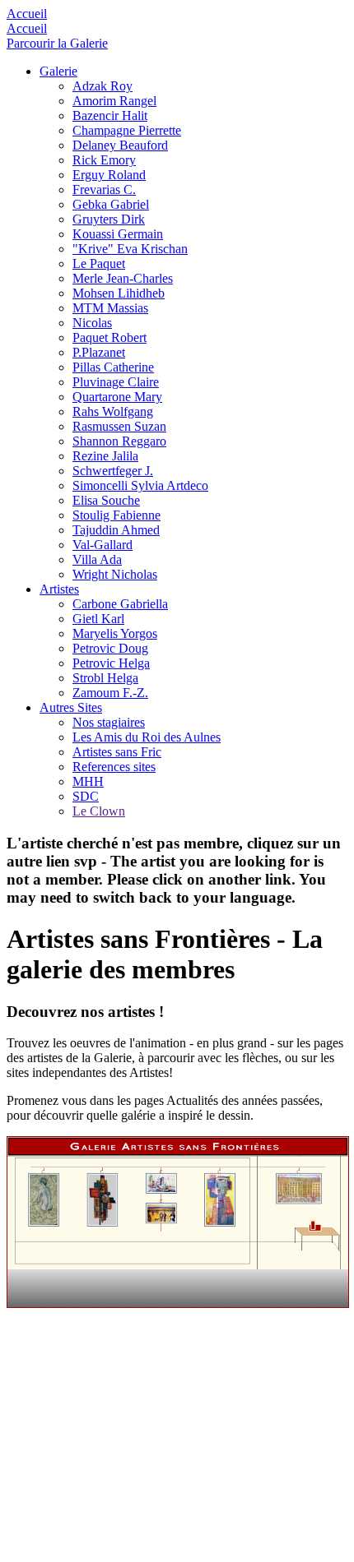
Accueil (27, 14)
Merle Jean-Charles (122, 278)
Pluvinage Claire (115, 382)
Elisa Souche (106, 500)
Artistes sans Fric (116, 752)
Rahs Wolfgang (112, 411)
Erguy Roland (109, 175)
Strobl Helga (105, 678)
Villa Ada (97, 559)
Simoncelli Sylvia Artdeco (140, 485)
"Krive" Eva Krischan (130, 249)
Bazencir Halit (109, 115)
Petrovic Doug (110, 648)
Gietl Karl (98, 619)
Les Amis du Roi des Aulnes (146, 737)
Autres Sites (71, 707)
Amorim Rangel (114, 101)
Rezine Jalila (105, 456)
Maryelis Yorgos (114, 633)
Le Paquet (98, 263)
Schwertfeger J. (112, 471)
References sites (114, 767)
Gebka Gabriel (110, 204)
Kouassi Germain (117, 234)
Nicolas (92, 323)
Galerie (58, 71)
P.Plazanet (98, 352)
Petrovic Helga (111, 663)
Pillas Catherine (113, 367)
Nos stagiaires (108, 722)
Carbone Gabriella (120, 604)
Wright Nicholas (114, 574)
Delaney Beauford (120, 145)
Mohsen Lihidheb (118, 293)
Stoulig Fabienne (116, 515)
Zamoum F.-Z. (110, 693)
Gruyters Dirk (108, 219)
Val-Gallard (102, 545)
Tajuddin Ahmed (116, 530)
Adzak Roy (102, 86)
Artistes (59, 589)
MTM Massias (110, 308)
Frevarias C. (104, 189)
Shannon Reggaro (119, 441)
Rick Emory (104, 160)
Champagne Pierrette (126, 130)
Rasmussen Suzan (119, 426)
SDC (85, 796)
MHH (88, 781)
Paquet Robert (109, 337)
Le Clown (98, 811)
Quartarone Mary (117, 397)
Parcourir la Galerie (57, 43)
